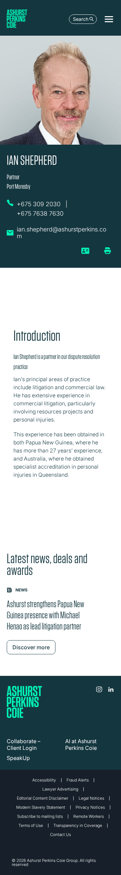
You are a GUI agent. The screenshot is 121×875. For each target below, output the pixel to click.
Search (80, 19)
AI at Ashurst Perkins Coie (81, 744)
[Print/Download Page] (107, 250)
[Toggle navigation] (109, 19)
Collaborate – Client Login (23, 744)
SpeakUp (18, 758)
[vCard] (85, 253)
